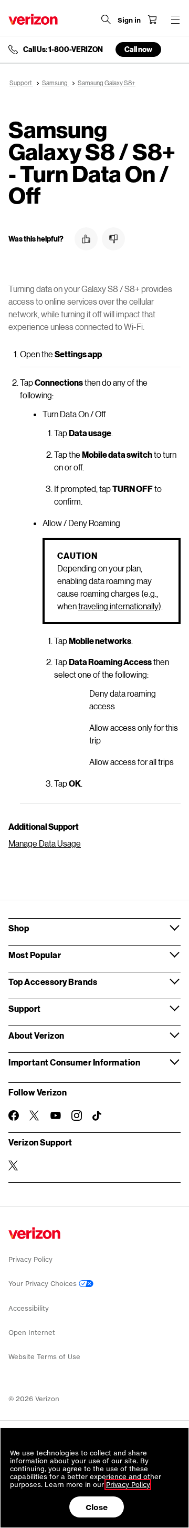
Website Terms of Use (44, 1357)
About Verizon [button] (36, 1035)
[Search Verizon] (106, 19)
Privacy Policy (30, 1259)
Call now (138, 49)
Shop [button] (18, 928)
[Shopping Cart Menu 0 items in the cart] (152, 19)
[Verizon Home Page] (33, 19)
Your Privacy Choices (43, 1284)
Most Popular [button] (34, 955)
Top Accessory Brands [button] (52, 982)
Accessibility (28, 1308)
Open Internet (31, 1332)
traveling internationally (118, 606)
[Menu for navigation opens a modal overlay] (175, 19)
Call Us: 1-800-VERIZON (63, 49)
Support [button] (24, 1008)
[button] (86, 238)
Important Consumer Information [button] (74, 1062)
